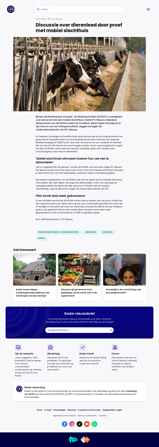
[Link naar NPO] (85, 439)
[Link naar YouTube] (87, 424)
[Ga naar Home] (10, 9)
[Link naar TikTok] (79, 424)
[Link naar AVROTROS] (73, 439)
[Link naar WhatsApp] (94, 424)
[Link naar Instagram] (72, 424)
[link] (58, 232)
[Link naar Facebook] (64, 424)
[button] (148, 9)
